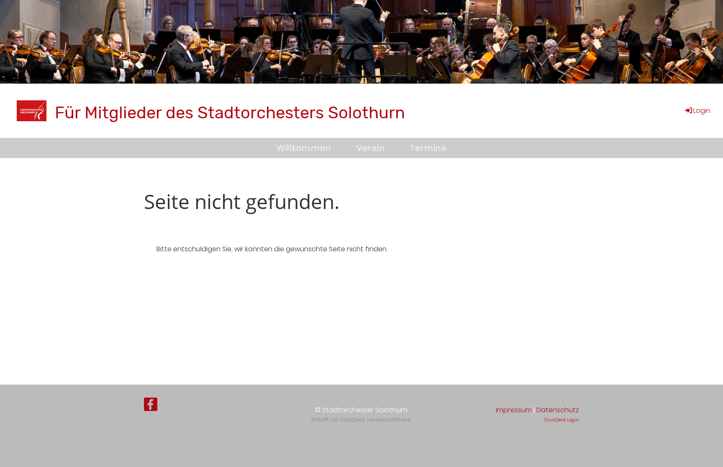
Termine (428, 148)
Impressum (514, 410)
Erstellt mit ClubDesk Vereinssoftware (361, 419)
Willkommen (304, 148)
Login (701, 110)
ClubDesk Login (561, 419)
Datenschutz (557, 410)
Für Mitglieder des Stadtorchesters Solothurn (230, 112)
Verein (370, 148)
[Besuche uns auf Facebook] (150, 406)
